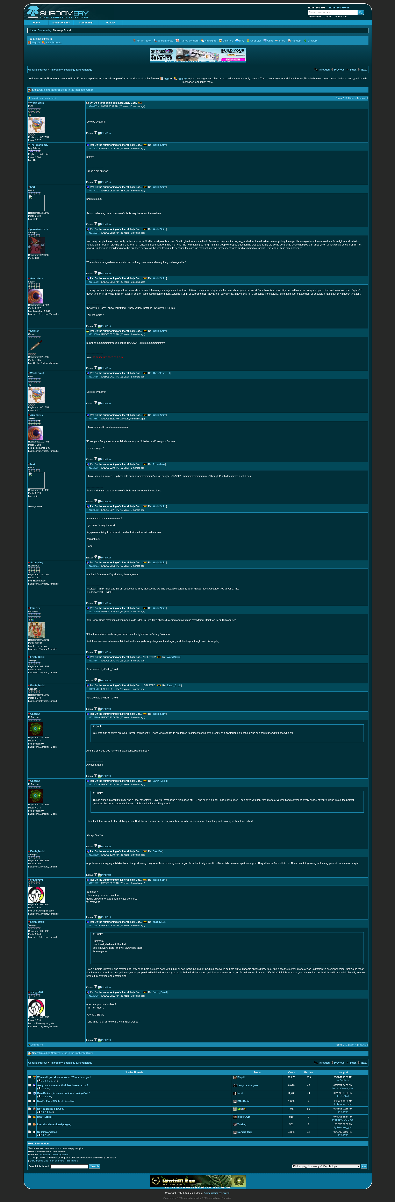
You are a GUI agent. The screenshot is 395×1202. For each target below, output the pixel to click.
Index (353, 69)
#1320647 (94, 660)
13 (52, 1080)
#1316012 (94, 148)
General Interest (37, 69)
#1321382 (94, 925)
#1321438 (94, 996)
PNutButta (243, 1101)
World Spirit (159, 145)
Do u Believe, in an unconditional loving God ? (63, 1093)
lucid (240, 1093)
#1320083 (94, 510)
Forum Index (144, 40)
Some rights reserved (216, 1193)
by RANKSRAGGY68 (342, 1120)
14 (55, 1080)
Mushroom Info (61, 22)
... (49, 1080)
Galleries (228, 40)
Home (36, 22)
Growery (313, 40)
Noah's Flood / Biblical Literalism (56, 1101)
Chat (270, 40)
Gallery (110, 22)
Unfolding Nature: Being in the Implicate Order (66, 89)
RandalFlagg (244, 1132)
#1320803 (94, 784)
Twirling (241, 1124)
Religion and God (47, 1132)
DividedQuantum (60, 1154)
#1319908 (94, 468)
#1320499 (94, 611)
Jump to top (37, 1044)
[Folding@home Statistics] (36, 135)
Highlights (210, 40)
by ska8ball (343, 1096)
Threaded (324, 69)
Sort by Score (57, 1160)
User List (255, 40)
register (182, 78)
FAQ (241, 40)
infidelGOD (243, 1116)
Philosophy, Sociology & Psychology (71, 69)
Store (282, 40)
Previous (339, 69)
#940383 (93, 106)
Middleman (45, 1154)
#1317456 (94, 376)
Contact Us (341, 16)
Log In (328, 16)
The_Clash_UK (161, 373)
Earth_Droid (174, 685)
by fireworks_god (342, 1104)
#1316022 (94, 190)
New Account (314, 16)
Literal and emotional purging (54, 1124)
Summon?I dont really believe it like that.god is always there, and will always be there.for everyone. (118, 943)
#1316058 (94, 282)
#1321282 (94, 883)
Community (86, 22)
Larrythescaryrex (247, 1085)
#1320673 (94, 689)
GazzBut (158, 851)
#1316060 (94, 334)
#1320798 (94, 717)
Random (296, 40)
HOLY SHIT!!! (44, 1116)
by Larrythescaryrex (342, 1088)
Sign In (36, 42)
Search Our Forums (339, 7)
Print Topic (71, 1160)
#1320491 (94, 566)
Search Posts (165, 40)
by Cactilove (343, 1080)
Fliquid (241, 1077)
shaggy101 (159, 922)
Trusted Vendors (189, 40)
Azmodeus (159, 464)
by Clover (343, 1112)
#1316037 (94, 233)
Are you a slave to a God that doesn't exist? (62, 1085)
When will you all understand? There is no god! (64, 1077)
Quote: (99, 726)
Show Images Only (38, 1160)
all (48, 1088)
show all (362, 98)
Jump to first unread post (43, 98)
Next (363, 69)
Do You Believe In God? (50, 1108)
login (166, 78)
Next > (352, 98)
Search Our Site (316, 7)
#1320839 (94, 854)
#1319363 (94, 418)
